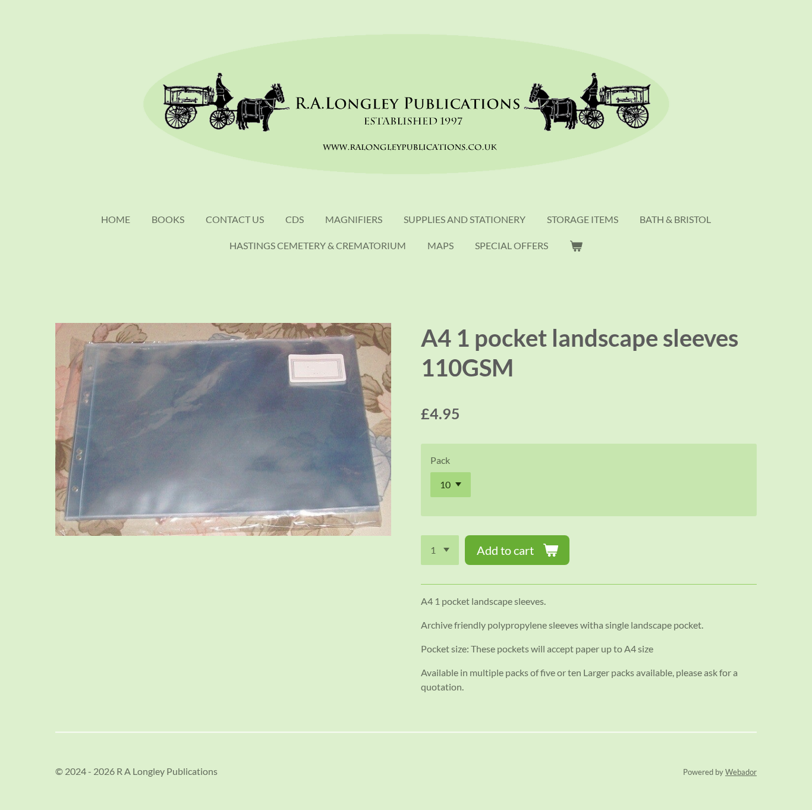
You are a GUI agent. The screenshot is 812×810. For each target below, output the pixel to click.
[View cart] (576, 246)
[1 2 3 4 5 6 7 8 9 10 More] (440, 550)
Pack (440, 460)
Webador (741, 772)
